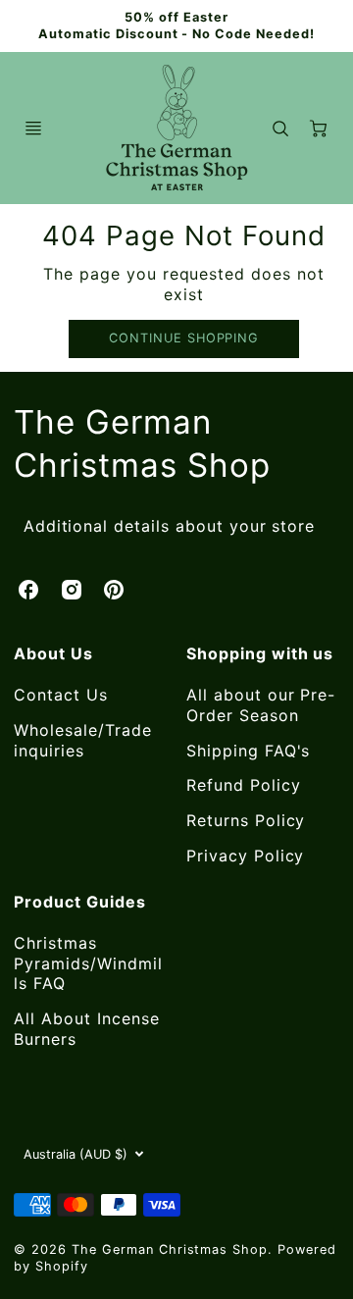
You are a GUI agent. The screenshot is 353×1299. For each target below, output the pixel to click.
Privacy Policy (245, 855)
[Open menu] (33, 128)
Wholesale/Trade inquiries (82, 740)
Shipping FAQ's (248, 750)
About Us (53, 653)
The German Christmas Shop (142, 443)
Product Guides (79, 901)
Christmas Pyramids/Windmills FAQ (88, 963)
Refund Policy (243, 785)
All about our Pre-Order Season (260, 705)
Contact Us (61, 694)
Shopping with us (259, 653)
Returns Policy (245, 820)
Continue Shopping (184, 338)
